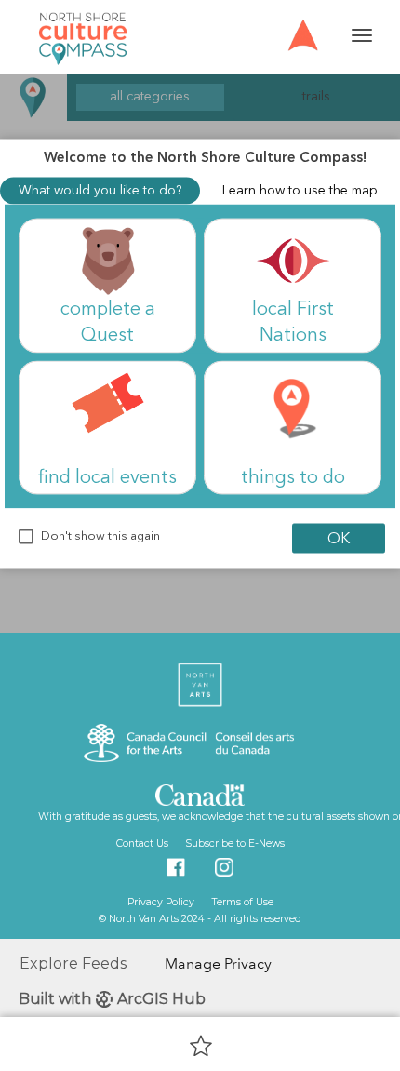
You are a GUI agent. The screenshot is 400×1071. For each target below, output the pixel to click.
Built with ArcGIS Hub (112, 999)
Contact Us (142, 843)
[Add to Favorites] (200, 1044)
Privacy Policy (160, 902)
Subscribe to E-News (233, 843)
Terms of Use (240, 902)
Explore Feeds (73, 963)
